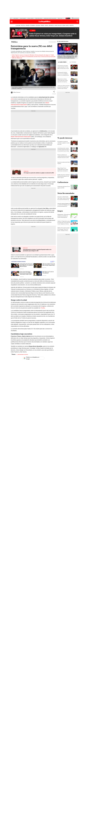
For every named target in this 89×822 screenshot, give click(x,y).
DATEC (67, 25)
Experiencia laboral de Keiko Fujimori (64, 163)
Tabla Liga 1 (60, 18)
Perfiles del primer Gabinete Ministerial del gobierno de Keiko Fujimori (64, 176)
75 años (43, 308)
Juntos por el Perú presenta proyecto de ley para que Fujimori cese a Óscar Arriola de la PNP (64, 87)
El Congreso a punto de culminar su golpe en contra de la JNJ (39, 172)
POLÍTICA (23, 25)
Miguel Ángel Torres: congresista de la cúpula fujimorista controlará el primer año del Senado (63, 170)
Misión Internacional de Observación (21, 136)
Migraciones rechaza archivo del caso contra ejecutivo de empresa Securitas (63, 81)
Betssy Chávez (30, 18)
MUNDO (42, 25)
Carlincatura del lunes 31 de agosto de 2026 (64, 187)
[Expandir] (75, 29)
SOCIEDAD (37, 25)
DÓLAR (63, 25)
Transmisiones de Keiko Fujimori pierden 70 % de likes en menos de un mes (63, 67)
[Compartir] (54, 91)
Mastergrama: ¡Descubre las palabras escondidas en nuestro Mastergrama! (64, 216)
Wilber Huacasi (16, 92)
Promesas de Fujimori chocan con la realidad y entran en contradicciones (63, 74)
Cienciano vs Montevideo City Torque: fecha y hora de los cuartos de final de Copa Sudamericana (64, 199)
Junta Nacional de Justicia (23, 354)
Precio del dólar (38, 18)
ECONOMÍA (32, 25)
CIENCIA (46, 25)
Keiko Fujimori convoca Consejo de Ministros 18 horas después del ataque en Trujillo (33, 55)
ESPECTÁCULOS (58, 25)
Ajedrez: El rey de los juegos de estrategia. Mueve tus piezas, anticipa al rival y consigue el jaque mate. (64, 229)
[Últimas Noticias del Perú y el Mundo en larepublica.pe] (44, 22)
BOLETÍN (71, 25)
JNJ (12, 99)
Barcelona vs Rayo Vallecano (50, 18)
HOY (11, 18)
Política (14, 42)
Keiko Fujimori (23, 18)
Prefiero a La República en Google (32, 358)
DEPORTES (51, 25)
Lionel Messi (15, 18)
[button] (12, 21)
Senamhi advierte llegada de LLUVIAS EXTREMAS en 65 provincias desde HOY (64, 205)
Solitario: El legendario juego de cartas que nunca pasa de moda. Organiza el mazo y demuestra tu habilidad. (64, 223)
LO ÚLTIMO (18, 25)
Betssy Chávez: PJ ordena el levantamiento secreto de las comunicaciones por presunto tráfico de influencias (33, 57)
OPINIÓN (27, 25)
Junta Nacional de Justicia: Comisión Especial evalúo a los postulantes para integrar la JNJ (37, 250)
